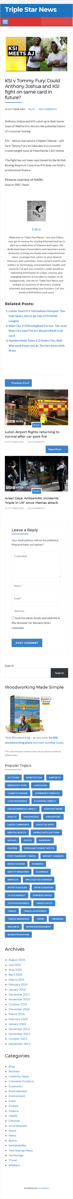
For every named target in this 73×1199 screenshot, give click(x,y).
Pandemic (45, 840)
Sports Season (43, 887)
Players (12, 848)
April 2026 (15, 974)
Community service (47, 793)
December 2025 (19, 994)
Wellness (13, 926)
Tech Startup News (21, 1150)
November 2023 (19, 1033)
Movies (11, 840)
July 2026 (15, 964)
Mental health (16, 832)
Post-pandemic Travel (21, 856)
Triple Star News (31, 9)
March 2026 (17, 979)
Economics (16, 1086)
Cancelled (40, 785)
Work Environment (38, 926)
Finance (14, 1111)
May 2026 (15, 969)
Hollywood (31, 816)
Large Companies (18, 824)
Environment (17, 1096)
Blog (32, 109)
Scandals (42, 871)
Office (28, 840)
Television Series (18, 903)
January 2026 (17, 989)
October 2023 (18, 1038)
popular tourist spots (39, 848)
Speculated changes (38, 879)
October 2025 (18, 1004)
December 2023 (19, 1029)
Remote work (16, 863)
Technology (16, 1155)
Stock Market (16, 895)
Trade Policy (44, 903)
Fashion (14, 1106)
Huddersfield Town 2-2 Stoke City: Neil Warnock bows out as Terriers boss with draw (37, 345)
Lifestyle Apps (45, 824)
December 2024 (19, 1009)
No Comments (48, 109)
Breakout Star (17, 785)
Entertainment (18, 1091)
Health (11, 816)
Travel (11, 911)
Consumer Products (21, 1081)
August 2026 (17, 959)
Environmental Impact (22, 808)
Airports (55, 777)
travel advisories (34, 911)
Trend (40, 918)
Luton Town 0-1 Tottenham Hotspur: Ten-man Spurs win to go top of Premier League (37, 316)
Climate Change (17, 793)
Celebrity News (19, 1076)
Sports (13, 1140)
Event (12, 1101)
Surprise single (42, 895)
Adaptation (34, 777)
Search (9, 665)
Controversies (17, 801)
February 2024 (18, 1019)
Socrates (43, 1188)
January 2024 (17, 1024)
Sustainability (17, 1145)
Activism (13, 777)
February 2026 (18, 984)
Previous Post (20, 382)
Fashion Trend (53, 808)
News (12, 1135)
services (12, 879)
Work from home (18, 934)
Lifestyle (14, 1120)
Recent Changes (53, 856)
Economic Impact (45, 801)
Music (13, 1130)
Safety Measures (18, 871)
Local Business (18, 1125)
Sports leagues (17, 887)
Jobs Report (53, 816)
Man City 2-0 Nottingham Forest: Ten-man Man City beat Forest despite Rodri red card (38, 330)
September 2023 (19, 1043)
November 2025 (19, 999)
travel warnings (18, 918)
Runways (37, 863)
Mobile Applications (46, 832)
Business (14, 1071)
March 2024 (17, 1014)
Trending (57, 918)
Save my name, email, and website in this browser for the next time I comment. (36, 623)
